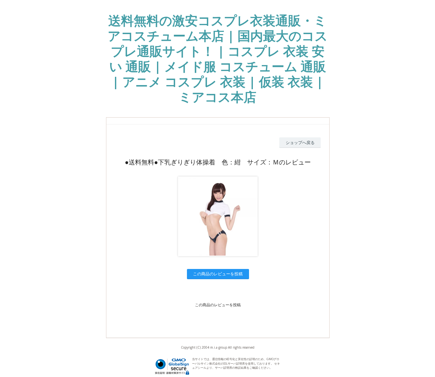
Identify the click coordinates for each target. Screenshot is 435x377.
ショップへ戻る (300, 142)
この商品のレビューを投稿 (218, 274)
